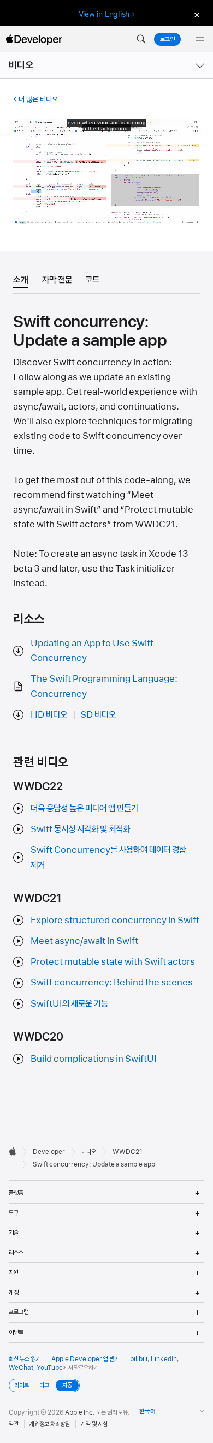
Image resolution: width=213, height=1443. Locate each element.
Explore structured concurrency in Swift (115, 920)
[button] (141, 39)
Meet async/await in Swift (84, 940)
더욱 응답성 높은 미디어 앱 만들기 (84, 808)
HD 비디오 (49, 714)
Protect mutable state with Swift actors (113, 961)
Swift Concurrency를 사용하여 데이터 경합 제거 (108, 857)
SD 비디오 (98, 714)
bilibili (138, 1359)
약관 (14, 1424)
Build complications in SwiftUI (94, 1058)
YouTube (50, 1368)
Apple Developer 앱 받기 (85, 1359)
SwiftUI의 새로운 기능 (69, 1003)
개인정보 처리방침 (49, 1424)
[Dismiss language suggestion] (195, 14)
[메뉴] (200, 39)
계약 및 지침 (94, 1424)
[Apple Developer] (34, 39)
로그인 (167, 39)
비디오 (21, 65)
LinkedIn (164, 1359)
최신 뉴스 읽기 (24, 1359)
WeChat (21, 1368)
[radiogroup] (44, 1385)
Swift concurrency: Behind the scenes (112, 982)
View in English (104, 14)
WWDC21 (128, 1152)
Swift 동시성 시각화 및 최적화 (80, 828)
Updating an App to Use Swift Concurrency (92, 650)
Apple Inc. (80, 1412)
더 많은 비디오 (38, 99)
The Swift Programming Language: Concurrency (104, 686)
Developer (49, 1152)
